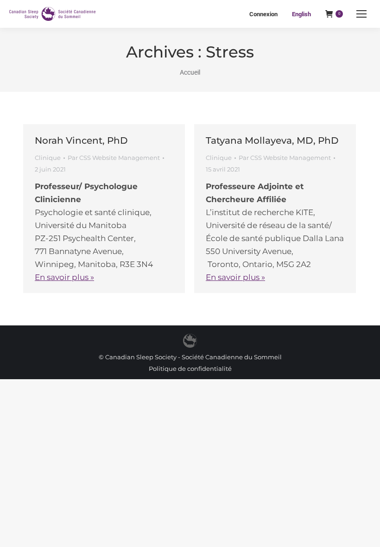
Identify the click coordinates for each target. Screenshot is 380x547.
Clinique (48, 157)
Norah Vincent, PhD (81, 140)
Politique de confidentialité (190, 368)
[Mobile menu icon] (361, 14)
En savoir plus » (64, 277)
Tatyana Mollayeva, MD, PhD (272, 140)
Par (114, 157)
